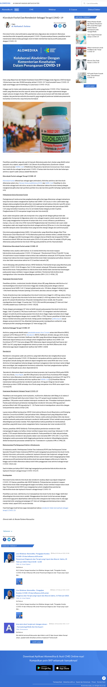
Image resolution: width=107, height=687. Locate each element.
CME (31, 9)
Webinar (52, 9)
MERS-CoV (20, 167)
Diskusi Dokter (94, 9)
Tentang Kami (57, 682)
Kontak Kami (101, 682)
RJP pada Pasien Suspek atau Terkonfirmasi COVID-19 (95, 75)
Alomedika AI (7, 9)
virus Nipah (19, 375)
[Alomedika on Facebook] (69, 678)
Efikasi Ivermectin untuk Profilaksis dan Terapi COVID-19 (95, 49)
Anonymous (24, 629)
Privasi (94, 682)
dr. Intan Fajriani (25, 564)
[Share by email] (65, 26)
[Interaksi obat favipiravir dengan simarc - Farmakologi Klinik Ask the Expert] (9, 633)
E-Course (73, 9)
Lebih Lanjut (90, 86)
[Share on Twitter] (60, 26)
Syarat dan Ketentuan (83, 682)
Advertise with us (69, 682)
